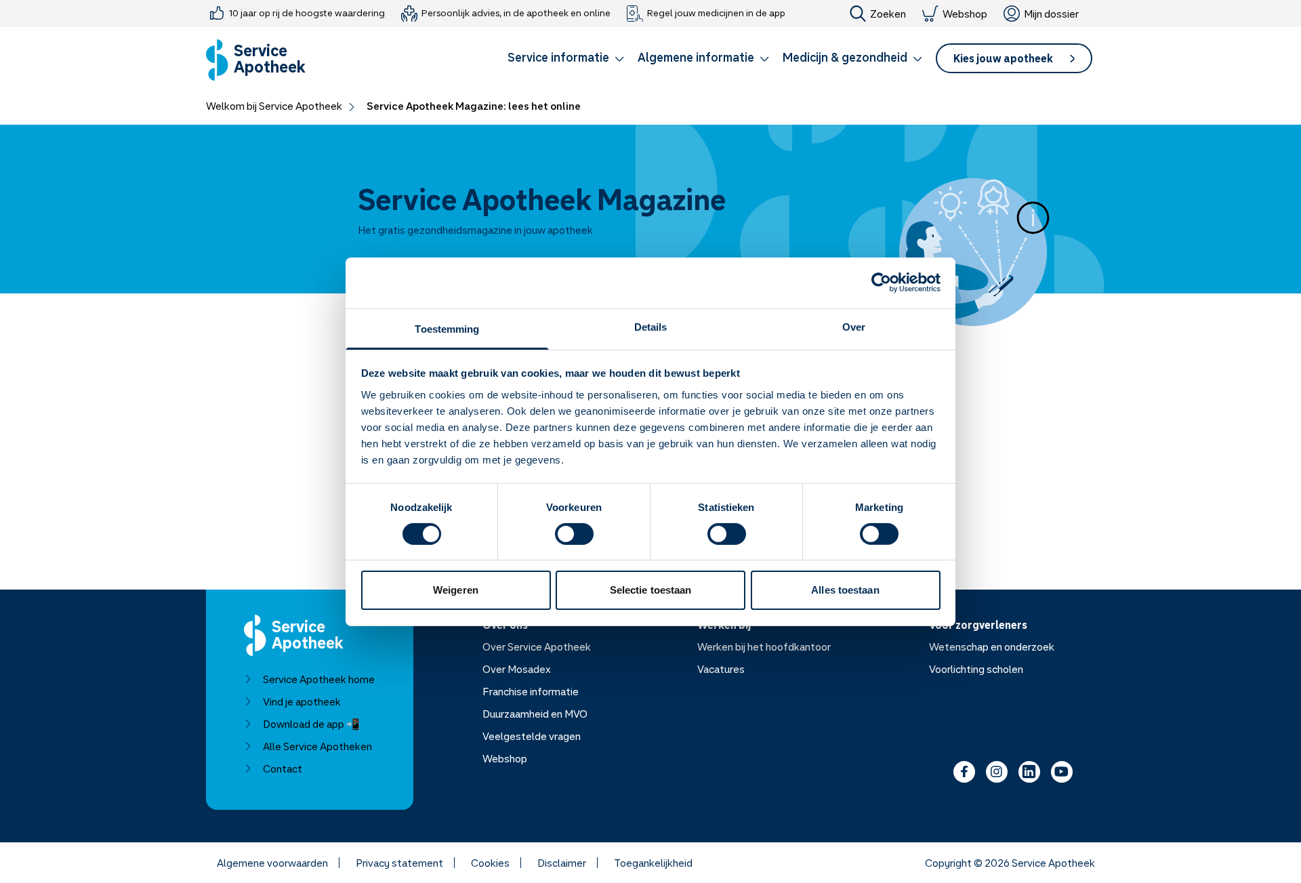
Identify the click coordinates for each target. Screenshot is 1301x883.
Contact (282, 768)
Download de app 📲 (311, 723)
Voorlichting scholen (976, 668)
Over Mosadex (516, 668)
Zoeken (888, 13)
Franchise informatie (530, 691)
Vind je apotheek (302, 701)
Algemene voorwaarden (272, 862)
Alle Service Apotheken (317, 746)
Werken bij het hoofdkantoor (764, 646)
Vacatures (721, 668)
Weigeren (455, 590)
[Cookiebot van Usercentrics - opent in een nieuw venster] (881, 282)
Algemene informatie (696, 57)
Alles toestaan (845, 590)
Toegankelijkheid (653, 862)
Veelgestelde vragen (531, 735)
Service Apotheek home (319, 679)
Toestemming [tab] (447, 328)
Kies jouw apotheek (1003, 58)
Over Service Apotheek (536, 646)
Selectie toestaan (651, 590)
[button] (566, 59)
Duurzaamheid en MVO (534, 713)
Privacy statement (399, 862)
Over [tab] (853, 326)
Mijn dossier (1051, 13)
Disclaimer (561, 862)
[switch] (574, 534)
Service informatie (558, 57)
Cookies (490, 862)
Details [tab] (650, 326)
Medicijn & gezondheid (845, 57)
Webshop (965, 13)
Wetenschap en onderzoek (991, 646)
